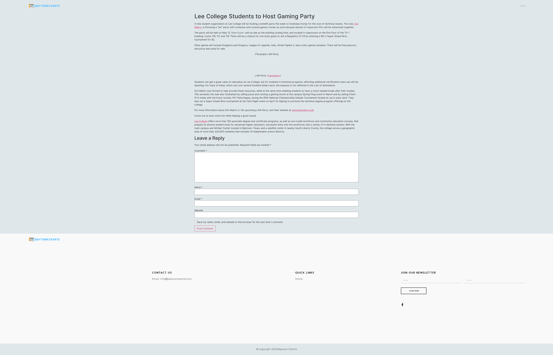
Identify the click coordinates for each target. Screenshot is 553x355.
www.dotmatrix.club (303, 110)
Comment (200, 151)
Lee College (200, 121)
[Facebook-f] (402, 304)
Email (198, 199)
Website (198, 210)
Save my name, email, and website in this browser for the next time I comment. (240, 222)
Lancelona (273, 75)
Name (198, 187)
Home (522, 6)
